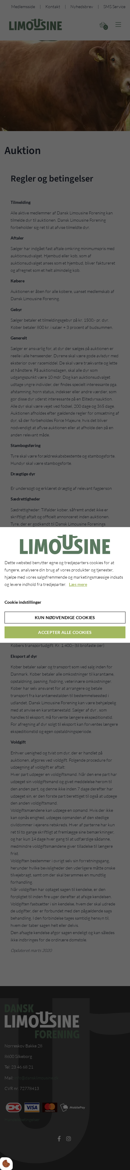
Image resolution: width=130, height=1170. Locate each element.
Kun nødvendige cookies (65, 617)
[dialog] (65, 585)
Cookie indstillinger (23, 602)
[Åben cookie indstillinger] (6, 1163)
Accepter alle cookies (65, 632)
